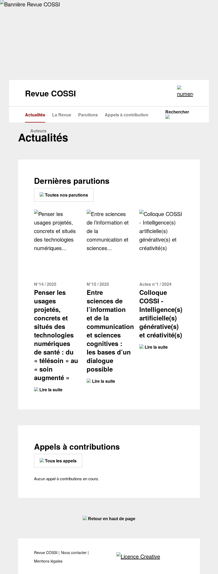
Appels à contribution (126, 115)
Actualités (35, 115)
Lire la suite (50, 389)
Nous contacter (74, 552)
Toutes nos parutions (66, 195)
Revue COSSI (46, 552)
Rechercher (177, 112)
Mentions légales (48, 561)
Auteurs (38, 131)
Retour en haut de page (111, 518)
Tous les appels (60, 461)
